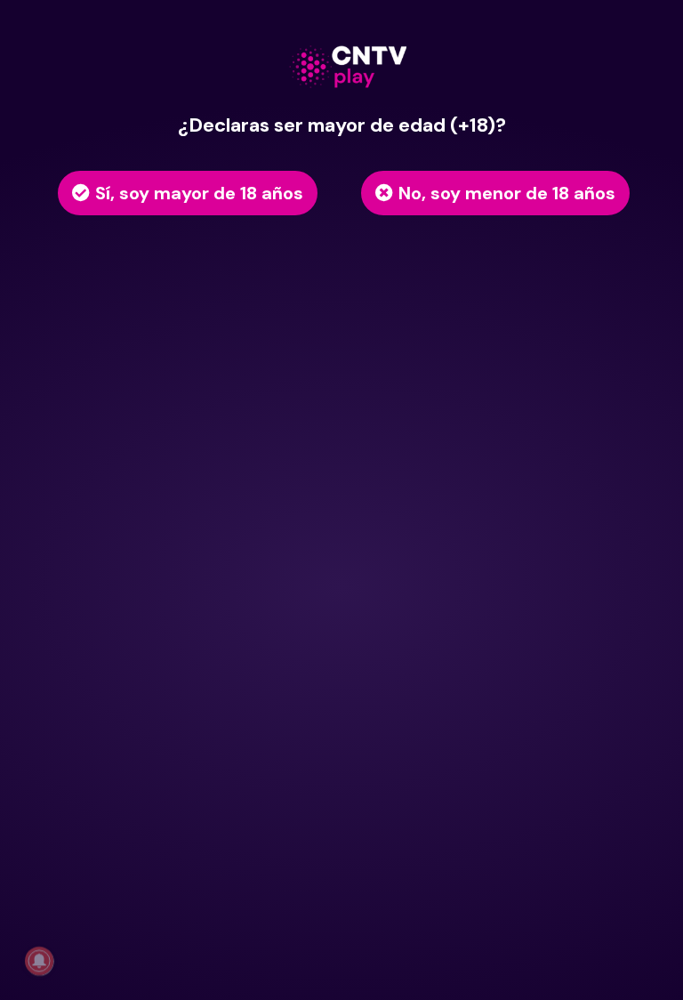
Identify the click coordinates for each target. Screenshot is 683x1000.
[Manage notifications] (39, 961)
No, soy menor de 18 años (506, 193)
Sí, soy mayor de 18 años (199, 193)
